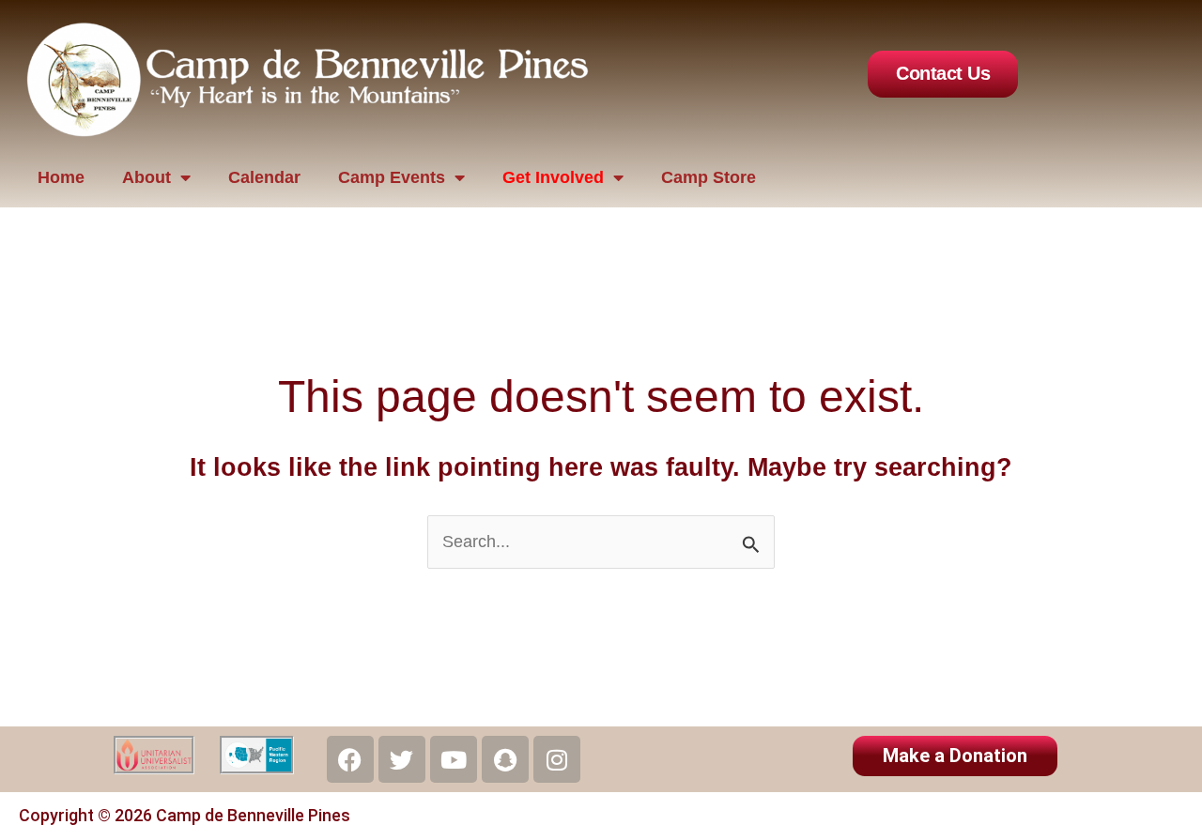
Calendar (264, 177)
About (146, 177)
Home (61, 177)
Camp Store (708, 177)
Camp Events (391, 177)
